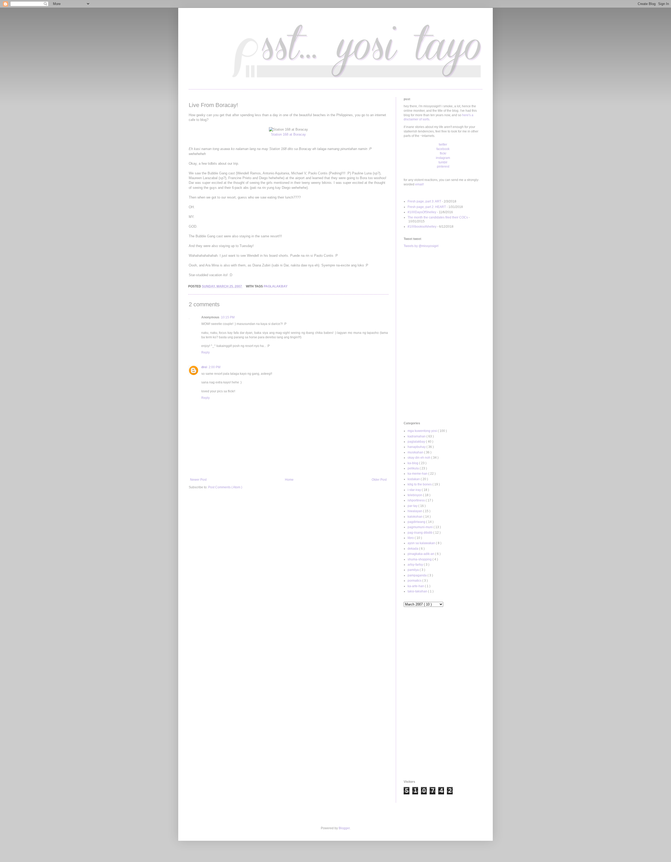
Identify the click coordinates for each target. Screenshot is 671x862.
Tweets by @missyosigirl (421, 246)
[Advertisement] (443, 335)
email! (419, 184)
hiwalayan (415, 511)
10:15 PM (228, 317)
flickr (443, 153)
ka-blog (413, 463)
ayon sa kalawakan (422, 543)
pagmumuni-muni (421, 527)
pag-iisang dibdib (420, 532)
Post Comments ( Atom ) (225, 487)
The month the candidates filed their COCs (438, 217)
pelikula (414, 468)
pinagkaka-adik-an (421, 554)
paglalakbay (276, 286)
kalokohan (415, 516)
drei (204, 367)
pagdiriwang (417, 522)
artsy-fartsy (416, 564)
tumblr (443, 162)
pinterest (443, 166)
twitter (443, 144)
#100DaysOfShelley (422, 212)
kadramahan (417, 436)
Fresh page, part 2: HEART (427, 207)
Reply (205, 352)
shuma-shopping (420, 559)
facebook (443, 149)
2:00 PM (214, 367)
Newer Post (198, 479)
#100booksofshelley (422, 226)
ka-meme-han (418, 473)
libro (411, 538)
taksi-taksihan (418, 591)
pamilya (414, 570)
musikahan (416, 452)
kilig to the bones (420, 484)
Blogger (344, 828)
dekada (413, 548)
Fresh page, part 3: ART (424, 201)
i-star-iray (415, 490)
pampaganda (418, 575)
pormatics (415, 580)
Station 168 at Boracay (288, 134)
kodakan (414, 479)
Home (289, 479)
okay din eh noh (419, 457)
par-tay (413, 506)
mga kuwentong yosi (423, 431)
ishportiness (417, 500)
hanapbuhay (417, 447)
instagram (443, 158)
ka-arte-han (416, 586)
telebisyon (415, 495)
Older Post (379, 479)
